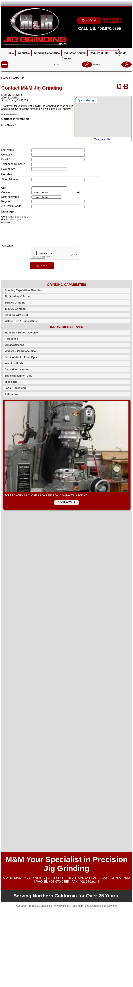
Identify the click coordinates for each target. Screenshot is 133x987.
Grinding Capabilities (47, 53)
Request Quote (99, 53)
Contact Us (119, 53)
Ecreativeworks (108, 905)
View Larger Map (102, 139)
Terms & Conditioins (41, 905)
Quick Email (89, 20)
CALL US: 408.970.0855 (99, 28)
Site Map (78, 905)
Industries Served (75, 53)
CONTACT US (66, 502)
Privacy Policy (62, 905)
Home (10, 53)
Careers (66, 58)
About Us (24, 53)
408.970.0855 (58, 881)
